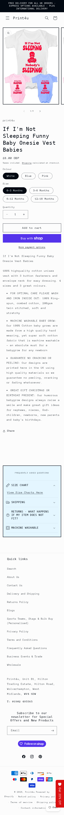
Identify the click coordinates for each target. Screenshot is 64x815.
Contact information (34, 808)
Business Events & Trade (24, 656)
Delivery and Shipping (23, 593)
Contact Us (14, 585)
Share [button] (11, 430)
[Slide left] (24, 111)
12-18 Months (44, 198)
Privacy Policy (18, 631)
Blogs (11, 610)
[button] (7, 18)
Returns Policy (18, 602)
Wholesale (14, 664)
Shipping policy (47, 802)
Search (11, 568)
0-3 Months (15, 190)
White (11, 175)
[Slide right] (40, 111)
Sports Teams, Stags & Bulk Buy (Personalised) (30, 621)
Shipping (27, 163)
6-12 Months (16, 198)
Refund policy (27, 796)
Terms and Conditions (22, 639)
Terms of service (22, 802)
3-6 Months (41, 190)
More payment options (32, 247)
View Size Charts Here (25, 492)
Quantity (9, 207)
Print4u (30, 792)
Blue (28, 175)
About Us (13, 577)
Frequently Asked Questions (27, 648)
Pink (45, 175)
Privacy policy (50, 796)
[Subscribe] (53, 730)
